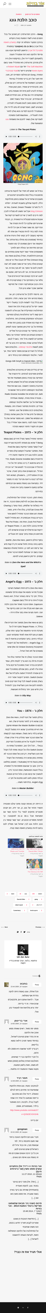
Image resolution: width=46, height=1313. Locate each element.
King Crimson (37, 211)
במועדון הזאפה (10, 42)
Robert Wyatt (14, 67)
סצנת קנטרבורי (11, 71)
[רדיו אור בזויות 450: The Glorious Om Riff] (34, 863)
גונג (7, 119)
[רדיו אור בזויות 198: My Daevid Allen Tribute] (34, 843)
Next (6, 927)
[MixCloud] (23, 1308)
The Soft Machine (35, 67)
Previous (38, 927)
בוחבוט (23, 983)
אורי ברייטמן (20, 1020)
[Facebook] (27, 1308)
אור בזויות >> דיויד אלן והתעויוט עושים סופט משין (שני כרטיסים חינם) (25, 1169)
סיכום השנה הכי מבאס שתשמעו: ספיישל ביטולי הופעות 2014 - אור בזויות (25, 1206)
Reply (37, 985)
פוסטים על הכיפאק (32, 14)
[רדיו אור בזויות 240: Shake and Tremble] (16, 843)
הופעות (19, 14)
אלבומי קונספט (25, 347)
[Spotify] (18, 1308)
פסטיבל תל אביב (35, 50)
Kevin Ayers (37, 71)
